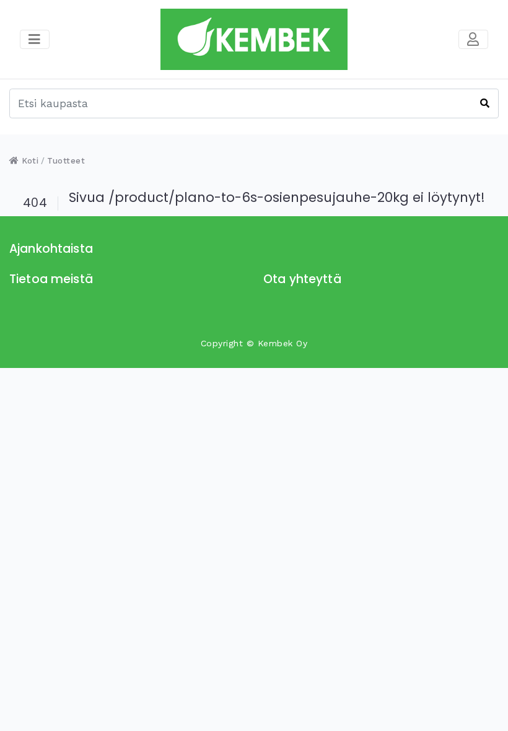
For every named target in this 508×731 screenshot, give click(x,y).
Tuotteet (66, 160)
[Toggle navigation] (473, 40)
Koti (28, 160)
